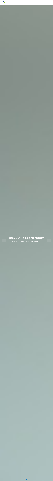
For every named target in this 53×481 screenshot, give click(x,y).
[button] (4, 240)
